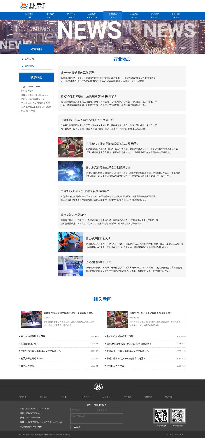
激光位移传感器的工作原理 (120, 336)
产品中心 (64, 397)
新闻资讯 (106, 397)
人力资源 (127, 397)
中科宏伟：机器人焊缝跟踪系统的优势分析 (128, 351)
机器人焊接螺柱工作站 (32, 358)
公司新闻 (173, 48)
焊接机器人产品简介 (117, 366)
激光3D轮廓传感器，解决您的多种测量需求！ (129, 344)
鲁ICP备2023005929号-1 (62, 435)
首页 (165, 48)
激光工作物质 (27, 366)
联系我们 (169, 397)
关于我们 (44, 397)
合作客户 (85, 397)
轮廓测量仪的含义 (30, 344)
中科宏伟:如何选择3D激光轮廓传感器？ (126, 358)
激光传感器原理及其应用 (33, 336)
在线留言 (148, 397)
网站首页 (23, 397)
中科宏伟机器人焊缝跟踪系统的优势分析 (41, 351)
